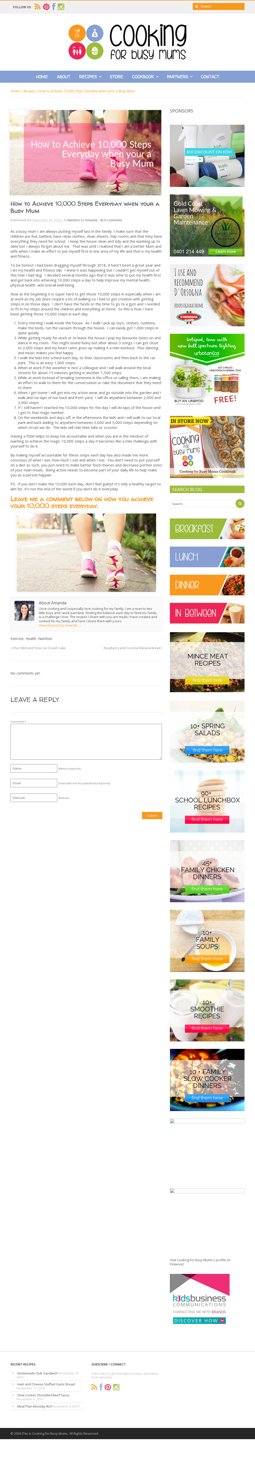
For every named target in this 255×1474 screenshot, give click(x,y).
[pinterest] (46, 7)
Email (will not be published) (84, 783)
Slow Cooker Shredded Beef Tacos (43, 1395)
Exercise (17, 638)
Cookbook (143, 76)
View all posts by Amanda (60, 625)
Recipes (88, 76)
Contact (210, 76)
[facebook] (54, 7)
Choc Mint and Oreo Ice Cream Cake (38, 648)
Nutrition (73, 220)
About (63, 76)
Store (116, 76)
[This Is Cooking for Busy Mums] (127, 58)
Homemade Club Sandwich (37, 1373)
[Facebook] (101, 1387)
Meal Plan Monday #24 (34, 1406)
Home (42, 76)
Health (31, 638)
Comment (18, 721)
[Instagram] (116, 1387)
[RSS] (94, 1387)
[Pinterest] (108, 1387)
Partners (177, 76)
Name (70, 768)
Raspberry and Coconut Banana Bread (132, 648)
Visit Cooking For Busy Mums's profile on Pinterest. (200, 1262)
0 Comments (113, 220)
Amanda (91, 220)
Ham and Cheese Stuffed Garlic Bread (46, 1384)
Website (64, 798)
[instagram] (61, 7)
